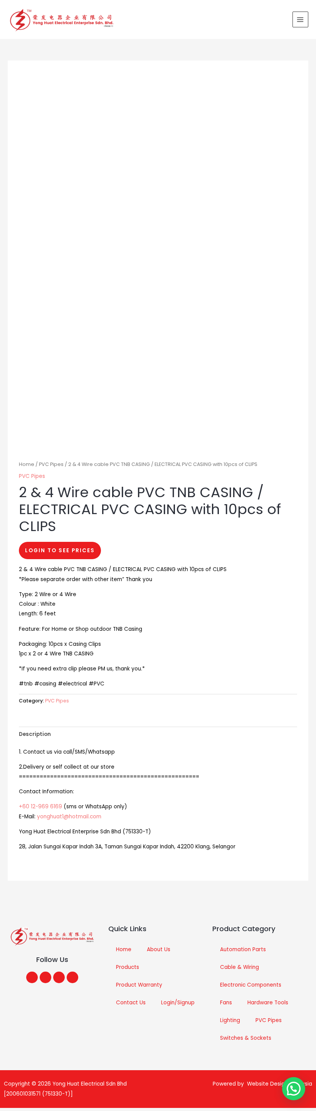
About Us (158, 949)
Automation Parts (243, 949)
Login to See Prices (60, 550)
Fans (226, 1002)
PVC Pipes (51, 464)
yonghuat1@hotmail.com (69, 816)
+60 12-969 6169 (40, 806)
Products (127, 967)
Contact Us (131, 1002)
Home (26, 464)
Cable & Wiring (239, 967)
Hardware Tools (267, 1002)
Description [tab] (35, 734)
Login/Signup (178, 1002)
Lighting (230, 1020)
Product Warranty (139, 985)
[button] (293, 1088)
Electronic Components (250, 985)
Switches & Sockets (245, 1038)
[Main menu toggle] (300, 19)
